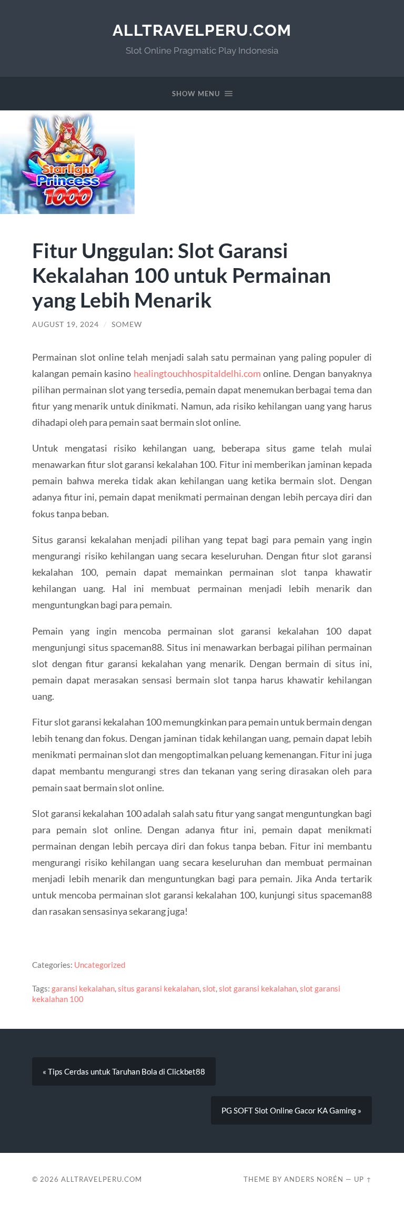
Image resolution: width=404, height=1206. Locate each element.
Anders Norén (314, 1179)
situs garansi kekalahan (158, 988)
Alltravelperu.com (202, 30)
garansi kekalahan (83, 988)
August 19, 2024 (65, 324)
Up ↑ (363, 1179)
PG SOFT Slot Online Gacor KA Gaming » (291, 1110)
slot (209, 988)
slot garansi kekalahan (258, 988)
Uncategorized (99, 964)
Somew (127, 324)
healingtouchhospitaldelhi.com (197, 373)
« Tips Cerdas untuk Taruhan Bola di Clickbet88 (124, 1071)
